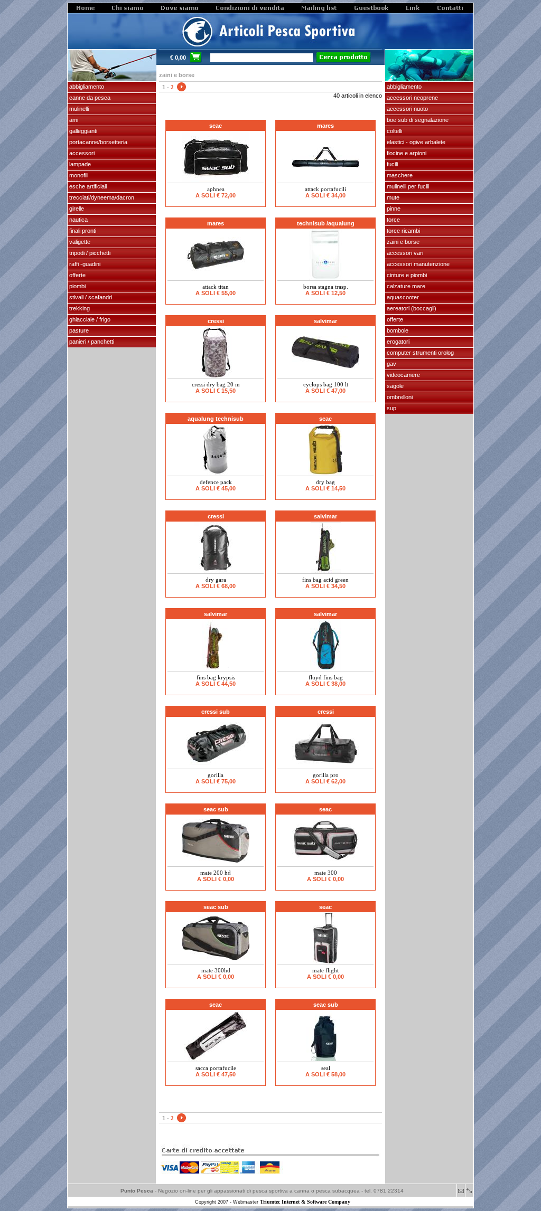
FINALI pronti (82, 231)
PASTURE (78, 330)
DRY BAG (325, 482)
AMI (73, 120)
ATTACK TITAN (215, 286)
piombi (77, 286)
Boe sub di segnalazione (417, 120)
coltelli (393, 131)
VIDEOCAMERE (402, 375)
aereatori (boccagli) (410, 308)
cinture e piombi (406, 275)
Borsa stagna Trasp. (325, 286)
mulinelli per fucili (407, 186)
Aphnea (216, 189)
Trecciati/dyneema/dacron (101, 197)
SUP (390, 408)
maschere (399, 175)
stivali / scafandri (90, 297)
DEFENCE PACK (216, 482)
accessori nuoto (406, 109)
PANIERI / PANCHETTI (91, 341)
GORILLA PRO (326, 775)
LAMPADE (79, 164)
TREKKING (79, 308)
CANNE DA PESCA (89, 97)
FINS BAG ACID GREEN (325, 579)
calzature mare (405, 286)
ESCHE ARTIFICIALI (87, 186)
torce (392, 219)
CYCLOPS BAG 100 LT (325, 384)
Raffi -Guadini (84, 264)
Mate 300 (325, 872)
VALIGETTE (79, 242)
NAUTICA (78, 219)
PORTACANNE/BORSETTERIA (97, 142)
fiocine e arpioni (405, 153)
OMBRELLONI (399, 397)
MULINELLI (78, 109)
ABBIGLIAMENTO (86, 86)
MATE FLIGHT (325, 970)
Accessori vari (404, 253)
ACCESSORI (81, 153)
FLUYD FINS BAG (326, 677)
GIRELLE (76, 208)
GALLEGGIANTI (82, 131)
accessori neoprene (411, 97)
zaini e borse (402, 242)
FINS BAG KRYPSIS (216, 677)
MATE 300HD (215, 970)
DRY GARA (216, 579)
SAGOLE (394, 386)
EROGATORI (397, 341)
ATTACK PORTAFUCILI (325, 189)
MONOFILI (78, 175)
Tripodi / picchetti (89, 253)
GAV (390, 364)
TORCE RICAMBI (402, 231)
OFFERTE (77, 275)
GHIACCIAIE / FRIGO (89, 319)
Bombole (396, 330)
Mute (392, 197)
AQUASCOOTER (402, 297)
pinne (392, 208)
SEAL (325, 1068)
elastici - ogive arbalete (415, 142)
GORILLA (215, 775)
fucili (391, 164)
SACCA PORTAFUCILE (215, 1068)
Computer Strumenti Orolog (419, 352)
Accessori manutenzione (417, 264)
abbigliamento (403, 86)
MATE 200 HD (215, 872)
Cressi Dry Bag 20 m (216, 384)
